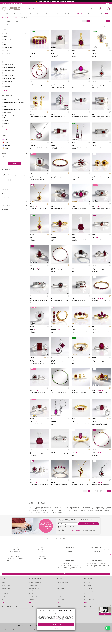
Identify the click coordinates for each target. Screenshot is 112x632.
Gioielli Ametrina (34, 594)
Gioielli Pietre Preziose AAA (9, 597)
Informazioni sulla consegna (15, 558)
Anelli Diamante (6, 585)
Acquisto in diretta (15, 554)
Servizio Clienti (15, 547)
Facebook (85, 611)
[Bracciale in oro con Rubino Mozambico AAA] (60, 162)
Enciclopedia (91, 14)
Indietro (4, 17)
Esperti (42, 552)
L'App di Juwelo (15, 556)
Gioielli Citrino (33, 600)
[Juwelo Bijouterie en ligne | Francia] (89, 628)
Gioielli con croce (89, 582)
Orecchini (4, 600)
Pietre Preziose (18, 14)
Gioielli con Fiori (89, 600)
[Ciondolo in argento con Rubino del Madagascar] (81, 223)
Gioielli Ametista (34, 591)
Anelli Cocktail (88, 585)
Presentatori (41, 549)
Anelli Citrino (60, 600)
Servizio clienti (69, 561)
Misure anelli (41, 561)
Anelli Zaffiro (5, 594)
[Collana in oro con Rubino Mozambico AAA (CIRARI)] (39, 131)
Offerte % (79, 14)
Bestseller (56, 14)
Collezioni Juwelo (33, 14)
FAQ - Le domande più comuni (15, 561)
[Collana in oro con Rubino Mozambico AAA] (81, 469)
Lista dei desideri (100, 9)
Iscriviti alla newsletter (89, 524)
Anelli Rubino (5, 591)
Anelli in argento (89, 588)
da (3, 156)
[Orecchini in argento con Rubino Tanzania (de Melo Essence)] (60, 70)
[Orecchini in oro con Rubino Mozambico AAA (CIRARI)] (60, 408)
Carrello (108, 9)
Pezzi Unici (68, 14)
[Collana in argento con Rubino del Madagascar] (60, 254)
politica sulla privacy (57, 621)
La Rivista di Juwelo (42, 554)
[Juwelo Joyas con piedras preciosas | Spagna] (95, 628)
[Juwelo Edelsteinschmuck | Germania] (86, 628)
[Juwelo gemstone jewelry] (99, 628)
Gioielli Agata (33, 585)
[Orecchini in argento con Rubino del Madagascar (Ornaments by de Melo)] (39, 101)
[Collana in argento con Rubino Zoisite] (60, 377)
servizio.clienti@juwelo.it (40, 3)
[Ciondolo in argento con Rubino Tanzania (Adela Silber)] (101, 70)
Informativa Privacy (23, 626)
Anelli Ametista (61, 591)
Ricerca (83, 8)
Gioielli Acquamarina (35, 582)
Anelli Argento (61, 597)
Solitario (86, 594)
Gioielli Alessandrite (35, 588)
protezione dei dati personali (73, 530)
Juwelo (104, 14)
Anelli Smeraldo (6, 588)
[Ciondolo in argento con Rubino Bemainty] (81, 39)
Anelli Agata (60, 585)
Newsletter (42, 556)
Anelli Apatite (60, 594)
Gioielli (6, 14)
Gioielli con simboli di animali (92, 597)
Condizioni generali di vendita (9, 626)
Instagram (93, 611)
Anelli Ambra (60, 588)
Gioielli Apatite (33, 597)
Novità (46, 14)
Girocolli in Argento (89, 591)
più (3, 602)
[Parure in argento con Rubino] (39, 70)
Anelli (3, 582)
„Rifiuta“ (57, 618)
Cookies (32, 626)
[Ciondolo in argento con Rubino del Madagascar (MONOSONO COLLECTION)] (60, 39)
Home (8, 17)
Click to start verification (67, 527)
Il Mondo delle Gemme (41, 558)
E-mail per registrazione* (65, 524)
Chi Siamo (42, 547)
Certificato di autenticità (15, 549)
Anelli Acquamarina (62, 582)
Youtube (89, 611)
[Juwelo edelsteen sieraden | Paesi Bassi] (92, 628)
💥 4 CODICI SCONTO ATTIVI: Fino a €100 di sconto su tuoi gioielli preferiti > (56, 1)
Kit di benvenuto (15, 552)
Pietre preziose (14, 17)
